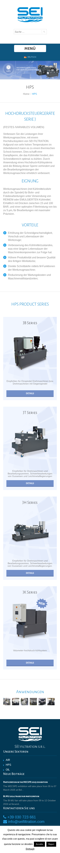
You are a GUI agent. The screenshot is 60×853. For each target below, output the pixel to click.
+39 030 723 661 (21, 817)
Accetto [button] (39, 844)
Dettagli (30, 849)
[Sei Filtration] (30, 14)
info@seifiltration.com (26, 821)
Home (26, 93)
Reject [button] (51, 844)
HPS (8, 764)
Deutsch (31, 57)
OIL (8, 769)
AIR (8, 760)
